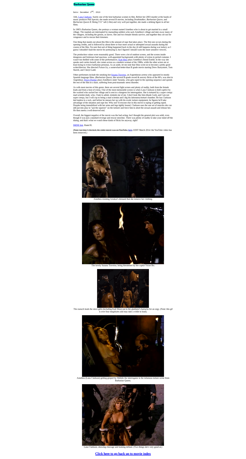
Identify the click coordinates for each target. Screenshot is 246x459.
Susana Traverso (118, 75)
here (130, 130)
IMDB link (78, 125)
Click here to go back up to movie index (123, 453)
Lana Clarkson (85, 17)
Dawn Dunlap (90, 80)
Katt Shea (122, 59)
